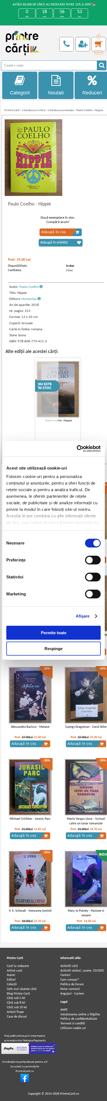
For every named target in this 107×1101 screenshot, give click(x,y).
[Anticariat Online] (25, 1081)
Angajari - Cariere (72, 993)
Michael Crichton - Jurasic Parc (30, 819)
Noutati (56, 92)
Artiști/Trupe (15, 1012)
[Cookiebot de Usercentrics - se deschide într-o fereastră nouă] (77, 448)
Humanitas (29, 299)
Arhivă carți (14, 970)
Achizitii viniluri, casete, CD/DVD (82, 970)
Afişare (83, 616)
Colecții (12, 984)
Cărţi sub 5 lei (16, 998)
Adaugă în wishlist (54, 243)
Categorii (20, 92)
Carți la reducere (18, 966)
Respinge (53, 648)
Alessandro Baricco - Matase (30, 727)
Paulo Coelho (29, 287)
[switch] (93, 560)
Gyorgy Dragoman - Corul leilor (86, 727)
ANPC (64, 1010)
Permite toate (53, 632)
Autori (11, 975)
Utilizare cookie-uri (73, 1028)
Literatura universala (61, 110)
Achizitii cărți (69, 966)
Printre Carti (11, 110)
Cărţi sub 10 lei (17, 1007)
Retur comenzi (70, 989)
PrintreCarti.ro (69, 1094)
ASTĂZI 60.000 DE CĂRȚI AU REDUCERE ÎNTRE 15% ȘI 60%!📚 (54, 4)
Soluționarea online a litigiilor (80, 1014)
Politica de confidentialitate (78, 1019)
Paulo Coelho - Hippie (89, 110)
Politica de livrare (72, 984)
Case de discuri (17, 1016)
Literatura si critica (33, 110)
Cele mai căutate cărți (21, 989)
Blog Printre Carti (18, 993)
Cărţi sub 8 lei (16, 1002)
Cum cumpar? (69, 979)
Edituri (11, 979)
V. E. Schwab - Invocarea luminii (30, 910)
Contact (65, 975)
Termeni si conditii (72, 1023)
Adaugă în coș (53, 232)
